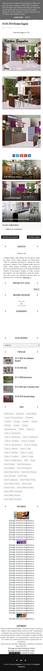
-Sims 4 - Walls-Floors (13, 460)
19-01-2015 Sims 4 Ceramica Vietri (27, 387)
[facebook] (17, 660)
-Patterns (30, 429)
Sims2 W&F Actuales (25, 487)
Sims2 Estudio (10, 476)
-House (34, 421)
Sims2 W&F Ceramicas (13, 491)
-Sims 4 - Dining (30, 445)
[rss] (25, 660)
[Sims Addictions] (21, 615)
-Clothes (7, 421)
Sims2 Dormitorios (29, 472)
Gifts (26, 460)
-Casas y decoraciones (13, 417)
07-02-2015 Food (21, 367)
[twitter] (21, 660)
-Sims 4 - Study (27, 456)
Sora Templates (16, 664)
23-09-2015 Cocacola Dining (24, 396)
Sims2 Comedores (24, 468)
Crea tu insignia (21, 305)
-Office (21, 429)
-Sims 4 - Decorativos (13, 445)
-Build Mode (31, 413)
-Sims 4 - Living (26, 452)
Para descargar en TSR (21, 32)
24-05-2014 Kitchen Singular (12, 198)
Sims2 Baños (9, 464)
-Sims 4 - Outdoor (11, 456)
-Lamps (16, 425)
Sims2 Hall (22, 476)
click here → (27, 277)
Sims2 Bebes (9, 468)
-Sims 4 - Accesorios (12, 433)
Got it (27, 17)
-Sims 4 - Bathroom (12, 437)
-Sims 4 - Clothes (28, 441)
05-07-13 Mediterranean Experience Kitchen (16, 219)
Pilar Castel (22, 301)
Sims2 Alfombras (24, 464)
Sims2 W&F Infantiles (13, 499)
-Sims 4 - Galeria (11, 448)
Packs (32, 460)
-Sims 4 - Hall (25, 448)
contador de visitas (27, 653)
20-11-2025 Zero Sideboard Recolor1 (24, 359)
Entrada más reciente (10, 237)
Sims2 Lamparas (11, 480)
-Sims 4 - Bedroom (30, 437)
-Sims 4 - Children (11, 441)
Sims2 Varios (9, 487)
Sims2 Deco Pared (11, 472)
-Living (24, 425)
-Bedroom (20, 413)
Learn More (18, 17)
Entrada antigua (34, 237)
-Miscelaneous (10, 429)
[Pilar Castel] (21, 303)
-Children (29, 417)
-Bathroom (8, 413)
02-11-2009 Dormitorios (23, 377)
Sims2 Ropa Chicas (27, 480)
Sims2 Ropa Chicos (12, 483)
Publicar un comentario (14, 229)
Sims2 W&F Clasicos (12, 495)
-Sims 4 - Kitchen (11, 452)
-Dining (16, 421)
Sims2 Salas (27, 483)
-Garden (25, 421)
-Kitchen (17, 28)
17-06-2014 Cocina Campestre (13, 177)
